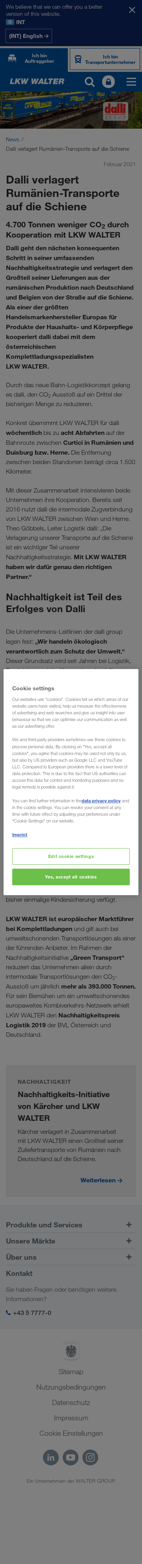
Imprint (19, 834)
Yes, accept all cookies (71, 877)
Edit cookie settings (71, 857)
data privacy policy (101, 801)
